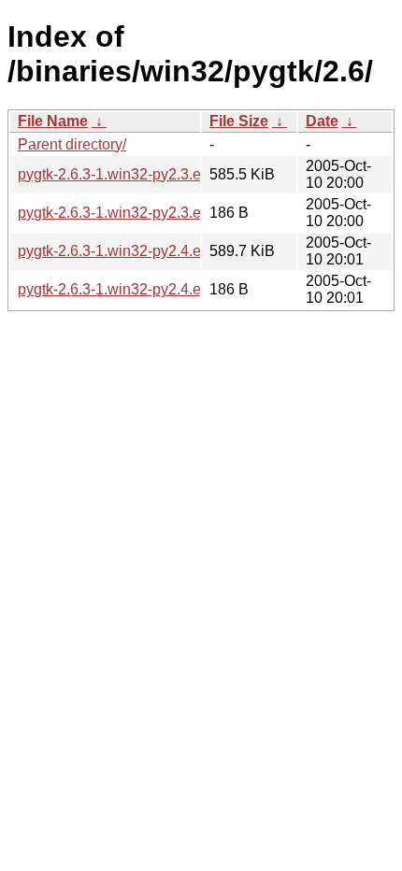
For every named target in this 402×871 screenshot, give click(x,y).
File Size (238, 121)
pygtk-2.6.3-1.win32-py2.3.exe (117, 174)
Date (322, 121)
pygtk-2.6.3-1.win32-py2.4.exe (117, 251)
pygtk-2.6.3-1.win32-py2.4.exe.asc (131, 289)
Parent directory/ (72, 144)
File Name (53, 121)
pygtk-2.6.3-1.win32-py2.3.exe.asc (131, 213)
